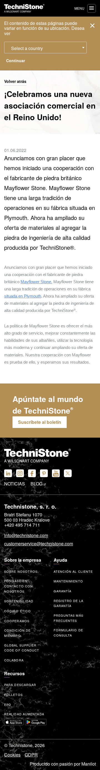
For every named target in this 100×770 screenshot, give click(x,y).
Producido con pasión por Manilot (63, 763)
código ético (17, 611)
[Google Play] (36, 722)
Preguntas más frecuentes (68, 618)
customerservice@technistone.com (38, 544)
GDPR (31, 754)
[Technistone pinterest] (44, 473)
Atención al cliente (73, 571)
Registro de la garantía (68, 603)
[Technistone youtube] (56, 473)
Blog (37, 483)
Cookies (12, 754)
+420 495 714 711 (22, 524)
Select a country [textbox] (27, 48)
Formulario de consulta (68, 632)
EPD (7, 704)
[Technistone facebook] (32, 473)
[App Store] (14, 722)
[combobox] (45, 47)
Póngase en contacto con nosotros (18, 586)
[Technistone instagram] (20, 473)
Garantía (63, 591)
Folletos (13, 694)
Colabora (14, 660)
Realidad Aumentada (24, 714)
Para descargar (20, 684)
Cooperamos (16, 621)
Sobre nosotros (21, 571)
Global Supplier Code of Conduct (21, 648)
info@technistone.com (26, 535)
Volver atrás (15, 81)
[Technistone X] (68, 473)
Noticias (14, 483)
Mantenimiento (68, 581)
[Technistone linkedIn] (8, 473)
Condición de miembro (17, 633)
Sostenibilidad (18, 601)
